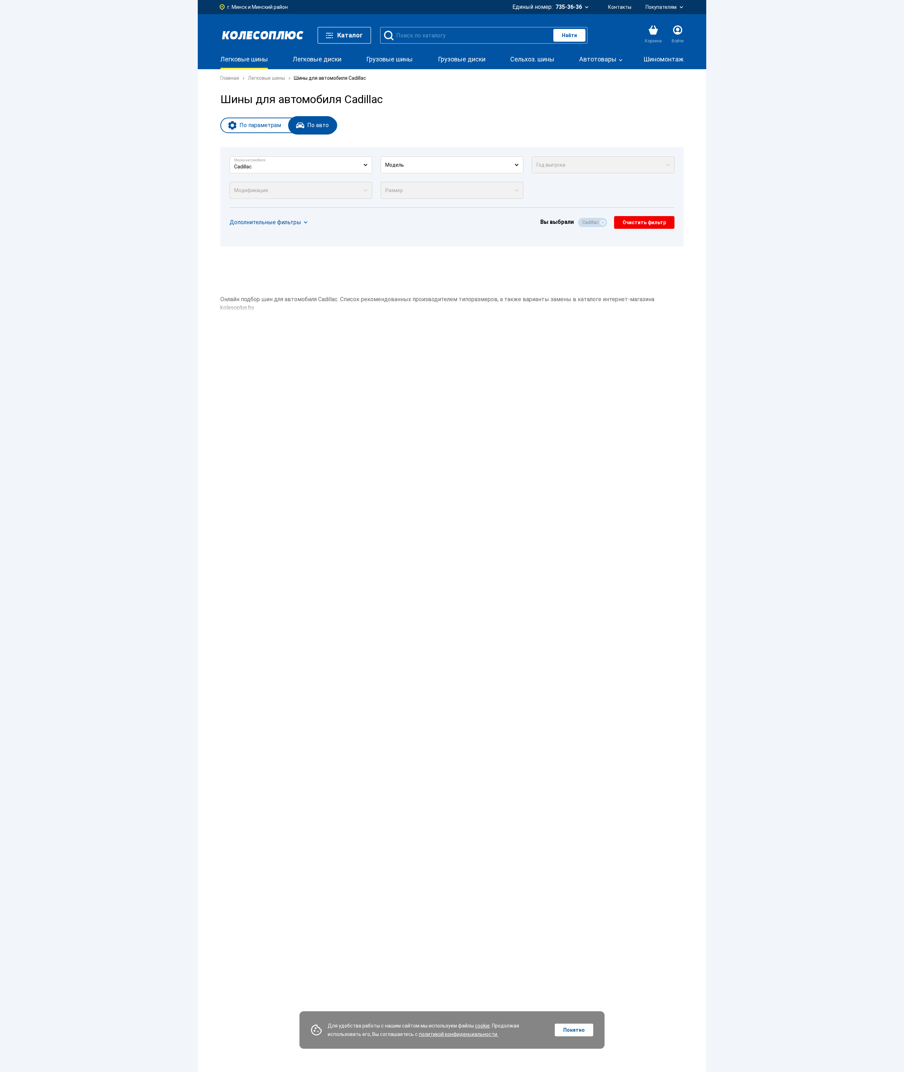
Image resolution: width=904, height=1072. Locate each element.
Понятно (574, 1030)
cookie (482, 1026)
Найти (569, 35)
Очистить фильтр (644, 222)
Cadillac (590, 222)
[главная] (262, 35)
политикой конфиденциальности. (458, 1034)
